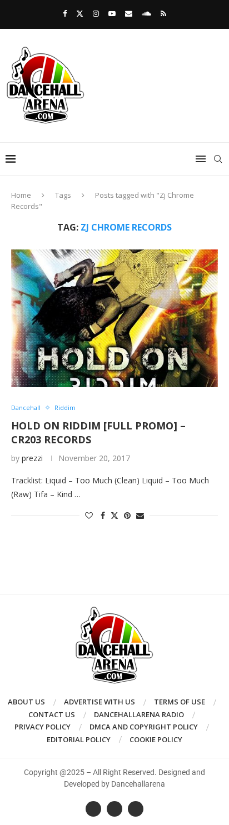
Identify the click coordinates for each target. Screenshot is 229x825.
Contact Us (51, 714)
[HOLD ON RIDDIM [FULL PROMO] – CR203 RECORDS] (114, 318)
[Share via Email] (140, 515)
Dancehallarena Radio (139, 714)
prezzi (32, 458)
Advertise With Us (99, 702)
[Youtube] (112, 13)
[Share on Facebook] (103, 515)
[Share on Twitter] (114, 515)
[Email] (128, 13)
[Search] (217, 159)
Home (21, 195)
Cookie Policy (156, 739)
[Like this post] (89, 515)
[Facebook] (65, 13)
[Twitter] (79, 13)
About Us (26, 702)
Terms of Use (179, 702)
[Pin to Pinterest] (127, 515)
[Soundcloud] (146, 13)
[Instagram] (96, 13)
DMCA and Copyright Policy (143, 727)
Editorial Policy (79, 739)
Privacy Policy (42, 727)
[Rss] (163, 13)
